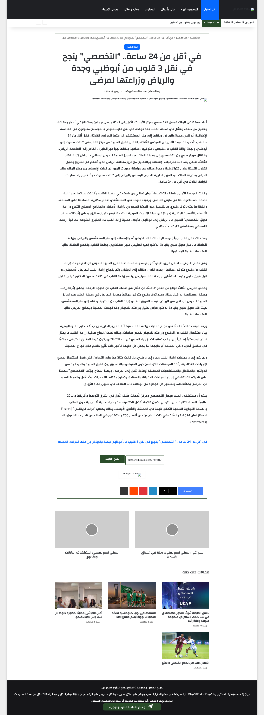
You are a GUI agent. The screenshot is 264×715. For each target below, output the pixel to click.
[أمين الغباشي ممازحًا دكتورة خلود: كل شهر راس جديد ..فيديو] (78, 595)
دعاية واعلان (131, 9)
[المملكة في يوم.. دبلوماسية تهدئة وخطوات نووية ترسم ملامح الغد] (132, 595)
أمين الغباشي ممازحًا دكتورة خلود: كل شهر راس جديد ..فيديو (78, 615)
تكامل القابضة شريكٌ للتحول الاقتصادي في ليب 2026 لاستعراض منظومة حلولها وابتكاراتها (185, 617)
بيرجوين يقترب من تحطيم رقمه (182, 22)
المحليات (150, 9)
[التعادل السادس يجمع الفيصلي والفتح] (185, 645)
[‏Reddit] (134, 491)
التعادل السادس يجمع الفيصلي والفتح (185, 663)
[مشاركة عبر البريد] (124, 491)
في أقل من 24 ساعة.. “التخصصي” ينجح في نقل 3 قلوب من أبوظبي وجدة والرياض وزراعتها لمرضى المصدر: (132, 442)
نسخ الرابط (112, 459)
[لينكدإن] (153, 491)
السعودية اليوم (189, 9)
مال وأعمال (168, 9)
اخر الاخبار (210, 9)
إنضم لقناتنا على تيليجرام (126, 707)
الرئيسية (195, 38)
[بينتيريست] (143, 491)
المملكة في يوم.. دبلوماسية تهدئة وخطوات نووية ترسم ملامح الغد (134, 615)
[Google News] (132, 475)
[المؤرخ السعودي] (243, 10)
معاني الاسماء (110, 9)
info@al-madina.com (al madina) (142, 92)
